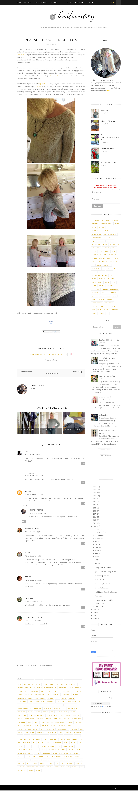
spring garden (46, 753)
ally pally (39, 681)
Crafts (64, 698)
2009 (95, 618)
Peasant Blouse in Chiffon (104, 600)
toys (28, 763)
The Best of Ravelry (49, 760)
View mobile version (51, 373)
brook (20, 691)
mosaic (20, 736)
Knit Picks (45, 725)
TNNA (71, 760)
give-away (40, 719)
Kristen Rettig (38, 385)
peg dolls (41, 743)
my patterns (44, 736)
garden (68, 715)
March (97, 556)
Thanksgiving (36, 760)
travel (35, 763)
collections (22, 698)
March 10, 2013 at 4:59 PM (33, 455)
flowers (72, 712)
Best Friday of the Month (68, 684)
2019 (94, 508)
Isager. (38, 86)
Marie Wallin (40, 732)
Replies (25, 505)
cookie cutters (33, 698)
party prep (26, 743)
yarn (82, 767)
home (43, 722)
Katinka (29, 491)
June (96, 547)
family (30, 712)
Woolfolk (75, 767)
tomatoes (79, 760)
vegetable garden (32, 767)
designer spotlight (74, 701)
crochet (71, 698)
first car (45, 712)
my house (35, 736)
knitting (54, 360)
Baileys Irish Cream (55, 76)
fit (52, 712)
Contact (66, 2)
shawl (63, 749)
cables (27, 691)
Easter (52, 705)
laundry (35, 729)
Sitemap (75, 2)
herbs (29, 722)
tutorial (42, 763)
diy (35, 705)
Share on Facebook (37, 354)
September (99, 538)
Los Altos (74, 729)
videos (42, 767)
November (99, 532)
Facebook (57, 708)
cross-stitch (22, 701)
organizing (53, 739)
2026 (94, 487)
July (96, 544)
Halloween (21, 722)
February (98, 603)
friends (49, 715)
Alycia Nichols (32, 529)
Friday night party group (36, 715)
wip (68, 767)
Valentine (21, 767)
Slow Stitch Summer (107, 149)
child (48, 691)
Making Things (29, 732)
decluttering (40, 701)
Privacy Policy (87, 2)
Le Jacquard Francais (47, 729)
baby (19, 684)
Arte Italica (77, 681)
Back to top (115, 788)
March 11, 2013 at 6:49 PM (33, 580)
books (71, 688)
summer (20, 756)
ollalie (45, 739)
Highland (41, 84)
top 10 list (21, 763)
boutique (78, 688)
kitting (37, 725)
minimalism (67, 732)
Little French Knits (62, 729)
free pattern (22, 715)
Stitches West (74, 753)
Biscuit (39, 688)
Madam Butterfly (33, 617)
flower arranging (61, 712)
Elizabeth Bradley (70, 705)
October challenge (24, 739)
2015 (94, 520)
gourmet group (76, 719)
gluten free (57, 719)
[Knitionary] (51, 324)
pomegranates (56, 743)
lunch (81, 729)
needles (77, 736)
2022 (94, 499)
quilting (20, 746)
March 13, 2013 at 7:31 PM (33, 620)
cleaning (75, 694)
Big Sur (32, 688)
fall (64, 708)
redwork (51, 746)
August (97, 541)
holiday (36, 722)
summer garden (30, 756)
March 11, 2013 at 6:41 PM (33, 556)
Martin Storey (51, 732)
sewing (43, 749)
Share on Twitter (59, 354)
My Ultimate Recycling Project (106, 592)
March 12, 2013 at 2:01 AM (33, 601)
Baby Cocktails (28, 684)
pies (48, 743)
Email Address (97, 192)
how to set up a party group (56, 722)
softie (30, 753)
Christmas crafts (23, 694)
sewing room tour (53, 749)
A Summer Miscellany (73, 430)
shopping (71, 749)
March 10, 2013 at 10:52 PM (34, 476)
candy (42, 691)
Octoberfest (37, 739)
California (34, 691)
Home (19, 2)
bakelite (37, 684)
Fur (62, 715)
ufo (57, 763)
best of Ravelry (23, 688)
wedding (49, 767)
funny (56, 715)
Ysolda (31, 770)
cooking (50, 698)
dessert (20, 705)
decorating (50, 701)
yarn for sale (22, 770)
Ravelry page (21, 55)
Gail (27, 452)
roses (65, 746)
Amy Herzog (58, 681)
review (58, 746)
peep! (97, 559)
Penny (28, 577)
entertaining (48, 708)
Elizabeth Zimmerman (24, 708)
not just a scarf (26, 430)
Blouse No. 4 (47, 430)
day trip (31, 701)
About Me (28, 2)
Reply (83, 463)
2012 (94, 609)
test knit (26, 760)
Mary (27, 553)
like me (97, 564)
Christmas (79, 691)
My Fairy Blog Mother (37, 788)
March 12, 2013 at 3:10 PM (37, 513)
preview (73, 743)
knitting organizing (65, 725)
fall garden (21, 712)
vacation (79, 763)
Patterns (46, 2)
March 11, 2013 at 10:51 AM (33, 532)
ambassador (48, 681)
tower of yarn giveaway (107, 397)
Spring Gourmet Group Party (105, 572)
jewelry (70, 722)
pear (34, 743)
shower (79, 749)
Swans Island (68, 756)
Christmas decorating (38, 694)
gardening (76, 715)
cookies (42, 698)
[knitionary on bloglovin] (51, 333)
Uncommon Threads (67, 763)
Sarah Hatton (33, 749)
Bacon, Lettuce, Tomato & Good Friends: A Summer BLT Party (110, 137)
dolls (45, 705)
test (19, 760)
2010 (94, 615)
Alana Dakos (29, 681)
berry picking (54, 684)
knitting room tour (24, 729)
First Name (96, 199)
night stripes (103, 415)
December (99, 529)
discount (28, 705)
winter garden (59, 767)
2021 (94, 502)
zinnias (38, 770)
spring (37, 753)
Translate (107, 706)
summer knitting (43, 756)
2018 (94, 511)
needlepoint (68, 736)
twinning (50, 763)
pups (79, 743)
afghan (20, 681)
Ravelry (56, 2)
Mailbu (20, 732)
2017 (94, 514)
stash (55, 753)
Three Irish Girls (62, 760)
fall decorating (73, 708)
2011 (94, 612)
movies (27, 736)
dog (39, 705)
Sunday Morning (56, 756)
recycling (43, 746)
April (96, 553)
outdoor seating (77, 739)
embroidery (37, 708)
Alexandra (98, 596)
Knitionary (51, 321)
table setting (78, 756)
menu (60, 732)
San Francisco (22, 749)
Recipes (37, 2)
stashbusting (63, 753)
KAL (19, 725)
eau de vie (59, 705)
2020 (94, 505)
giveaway (48, 719)
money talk (77, 732)
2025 (94, 490)
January (97, 606)
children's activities (67, 691)
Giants (20, 719)
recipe (28, 746)
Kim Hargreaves (27, 725)
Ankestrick (68, 681)
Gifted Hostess (29, 719)
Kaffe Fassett (79, 722)
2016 (94, 517)
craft (57, 698)
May (96, 550)
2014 (94, 523)
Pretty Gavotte (100, 580)
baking (45, 684)
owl (19, 743)
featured (37, 712)
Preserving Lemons (102, 576)
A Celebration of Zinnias (108, 162)
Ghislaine (29, 598)
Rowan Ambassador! (102, 588)
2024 (94, 493)
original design (65, 739)
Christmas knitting (53, 694)
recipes (35, 746)
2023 (94, 496)
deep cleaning (61, 701)
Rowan (71, 746)
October (98, 535)
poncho (66, 743)
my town (53, 736)
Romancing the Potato (103, 584)
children (55, 691)
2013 (94, 526)
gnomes (66, 719)
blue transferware (50, 688)
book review (62, 688)
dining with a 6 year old (103, 568)
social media (22, 753)
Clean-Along (66, 694)
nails (60, 736)
